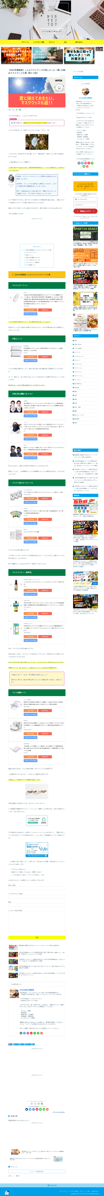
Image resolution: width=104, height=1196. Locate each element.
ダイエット (77, 360)
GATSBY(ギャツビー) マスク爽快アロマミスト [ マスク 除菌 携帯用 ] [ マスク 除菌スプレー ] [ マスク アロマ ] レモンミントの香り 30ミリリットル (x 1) (44, 628)
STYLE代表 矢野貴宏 (27, 990)
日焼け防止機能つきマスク (33, 257)
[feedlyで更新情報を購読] (38, 1033)
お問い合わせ (78, 344)
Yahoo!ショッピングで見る (30, 313)
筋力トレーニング (79, 415)
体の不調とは (78, 383)
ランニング (77, 379)
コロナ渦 (17, 1044)
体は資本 (76, 387)
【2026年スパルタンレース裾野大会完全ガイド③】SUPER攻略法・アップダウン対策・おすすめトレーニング (86, 488)
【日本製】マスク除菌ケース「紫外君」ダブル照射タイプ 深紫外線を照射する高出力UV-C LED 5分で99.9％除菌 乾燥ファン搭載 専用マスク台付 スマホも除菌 (44, 748)
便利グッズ (28, 1044)
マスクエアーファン (31, 252)
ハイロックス (78, 364)
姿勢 (75, 395)
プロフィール (78, 368)
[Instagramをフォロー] (27, 1033)
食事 (75, 422)
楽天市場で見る (45, 310)
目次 (34, 246)
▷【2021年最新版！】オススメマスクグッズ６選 (37, 250)
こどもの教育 (78, 348)
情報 (11, 1044)
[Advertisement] (36, 230)
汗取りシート (29, 255)
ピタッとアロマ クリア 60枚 (31, 532)
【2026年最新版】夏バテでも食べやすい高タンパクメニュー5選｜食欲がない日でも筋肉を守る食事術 (86, 480)
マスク (22, 1044)
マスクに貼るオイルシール (33, 260)
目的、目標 (77, 407)
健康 (75, 391)
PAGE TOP (53, 1185)
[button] (96, 71)
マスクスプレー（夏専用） (33, 262)
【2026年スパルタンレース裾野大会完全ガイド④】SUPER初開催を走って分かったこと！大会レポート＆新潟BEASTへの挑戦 (86, 472)
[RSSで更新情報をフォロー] (41, 1033)
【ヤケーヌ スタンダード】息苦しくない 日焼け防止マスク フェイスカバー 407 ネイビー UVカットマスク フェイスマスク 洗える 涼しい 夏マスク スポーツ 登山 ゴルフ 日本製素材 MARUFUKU (44, 427)
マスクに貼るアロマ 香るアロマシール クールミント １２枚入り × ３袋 (43, 492)
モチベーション (78, 375)
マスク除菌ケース (30, 265)
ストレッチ (77, 352)
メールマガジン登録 (73, 1191)
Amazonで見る (30, 310)
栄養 (75, 403)
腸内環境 (76, 419)
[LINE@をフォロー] (34, 1033)
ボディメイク (78, 372)
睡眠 (75, 411)
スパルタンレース (79, 356)
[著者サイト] (21, 1033)
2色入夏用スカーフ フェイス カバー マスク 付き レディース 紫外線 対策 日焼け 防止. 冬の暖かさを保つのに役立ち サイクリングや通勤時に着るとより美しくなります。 (44, 405)
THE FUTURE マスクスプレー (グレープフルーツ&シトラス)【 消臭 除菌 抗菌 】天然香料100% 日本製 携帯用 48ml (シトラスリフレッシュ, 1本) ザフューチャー (44, 605)
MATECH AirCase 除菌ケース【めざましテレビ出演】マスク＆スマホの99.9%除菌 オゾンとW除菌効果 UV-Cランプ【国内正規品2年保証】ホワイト (44, 725)
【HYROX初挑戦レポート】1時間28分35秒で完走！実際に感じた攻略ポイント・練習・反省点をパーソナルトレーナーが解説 (85, 463)
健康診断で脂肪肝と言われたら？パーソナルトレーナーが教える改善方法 (85, 456)
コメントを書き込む (37, 1171)
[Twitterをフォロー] (24, 1033)
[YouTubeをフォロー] (31, 1033)
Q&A (75, 340)
